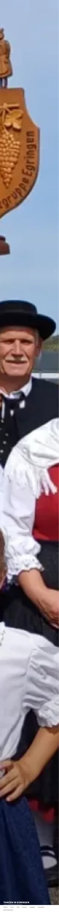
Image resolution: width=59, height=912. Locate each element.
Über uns (12, 907)
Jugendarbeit (32, 907)
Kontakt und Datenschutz (8, 909)
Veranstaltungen (41, 907)
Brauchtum (24, 907)
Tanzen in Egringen (16, 902)
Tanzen (18, 907)
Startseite (5, 907)
